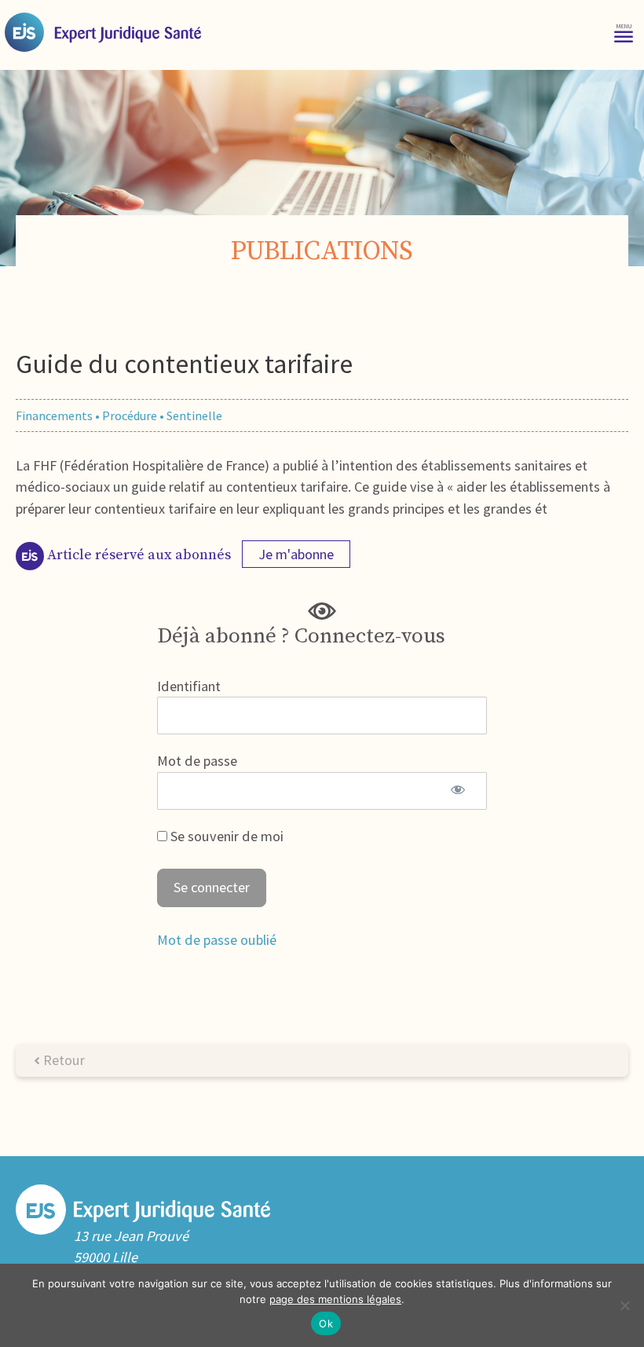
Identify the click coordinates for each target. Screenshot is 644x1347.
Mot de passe (197, 761)
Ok (326, 1323)
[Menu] (623, 31)
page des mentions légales (335, 1299)
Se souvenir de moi (225, 836)
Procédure (129, 415)
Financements (54, 415)
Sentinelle (194, 415)
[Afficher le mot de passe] (458, 791)
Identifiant (189, 686)
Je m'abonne (296, 554)
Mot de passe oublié (216, 940)
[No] (624, 1305)
